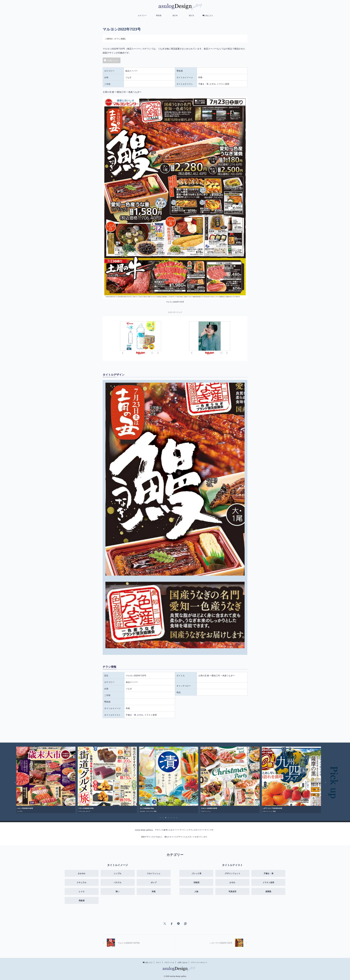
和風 (32, 811)
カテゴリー (142, 15)
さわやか (19, 811)
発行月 (191, 15)
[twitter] (164, 923)
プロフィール (169, 962)
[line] (178, 923)
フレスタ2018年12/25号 (209, 808)
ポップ (278, 811)
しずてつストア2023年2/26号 (149, 808)
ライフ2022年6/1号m (24, 808)
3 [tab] (165, 817)
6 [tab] (174, 817)
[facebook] (171, 923)
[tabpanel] (46, 780)
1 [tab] (160, 817)
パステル (273, 811)
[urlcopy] (185, 923)
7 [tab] (176, 817)
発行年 (175, 15)
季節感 (158, 15)
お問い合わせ (182, 962)
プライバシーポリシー (199, 962)
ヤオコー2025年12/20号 (86, 808)
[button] (13, 782)
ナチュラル (26, 811)
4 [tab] (168, 817)
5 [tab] (171, 817)
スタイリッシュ (83, 811)
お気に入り (112, 60)
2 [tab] (163, 817)
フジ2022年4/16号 (268, 808)
